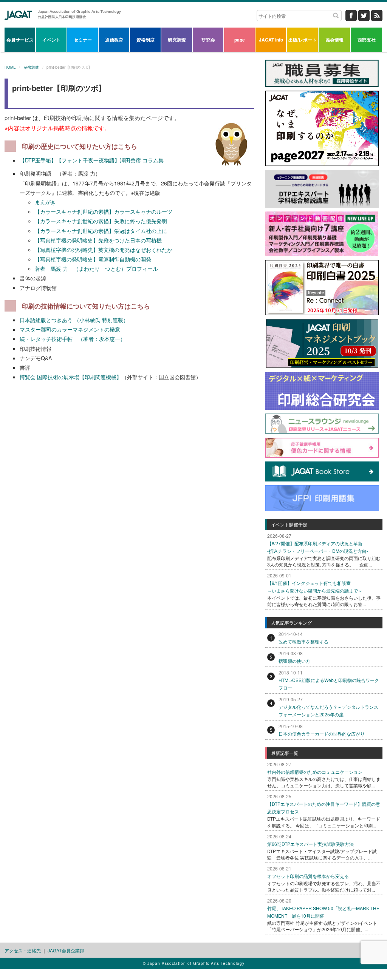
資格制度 (145, 39)
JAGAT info (271, 39)
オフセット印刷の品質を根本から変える (308, 876)
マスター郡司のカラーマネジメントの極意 (70, 329)
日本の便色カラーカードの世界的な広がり (322, 733)
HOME (10, 67)
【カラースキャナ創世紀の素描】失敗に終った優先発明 (101, 221)
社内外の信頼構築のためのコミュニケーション (314, 771)
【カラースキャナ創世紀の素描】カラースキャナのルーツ (103, 211)
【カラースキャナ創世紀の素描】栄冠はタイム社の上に (101, 231)
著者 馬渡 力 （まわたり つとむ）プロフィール (96, 268)
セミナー (83, 39)
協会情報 (334, 39)
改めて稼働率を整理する (303, 641)
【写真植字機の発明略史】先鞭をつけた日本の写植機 (98, 240)
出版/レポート (302, 39)
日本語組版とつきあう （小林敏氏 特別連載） (74, 320)
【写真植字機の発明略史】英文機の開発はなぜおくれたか (103, 249)
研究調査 (177, 39)
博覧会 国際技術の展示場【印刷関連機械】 (71, 377)
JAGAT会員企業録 (66, 950)
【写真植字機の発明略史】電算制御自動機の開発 (93, 259)
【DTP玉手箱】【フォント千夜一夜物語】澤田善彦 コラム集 (92, 160)
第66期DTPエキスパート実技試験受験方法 (310, 844)
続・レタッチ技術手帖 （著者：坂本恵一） (72, 339)
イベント (51, 39)
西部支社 (367, 39)
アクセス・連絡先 (23, 950)
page (239, 39)
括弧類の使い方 (294, 660)
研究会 (208, 39)
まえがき (45, 202)
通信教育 (114, 39)
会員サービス (20, 39)
